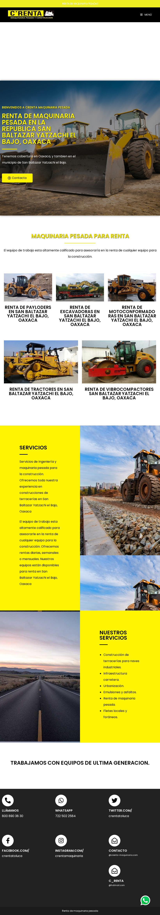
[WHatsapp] (61, 800)
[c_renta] (114, 871)
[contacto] (114, 840)
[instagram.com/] (61, 840)
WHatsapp (64, 810)
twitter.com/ (120, 810)
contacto (118, 850)
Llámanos (10, 810)
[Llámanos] (8, 800)
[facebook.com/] (8, 840)
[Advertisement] (80, 51)
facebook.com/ (15, 850)
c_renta (116, 881)
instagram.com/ (69, 850)
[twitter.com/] (114, 800)
